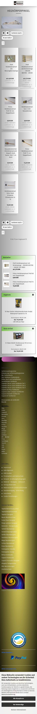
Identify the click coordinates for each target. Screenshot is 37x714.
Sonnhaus (5, 441)
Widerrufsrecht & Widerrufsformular (15, 488)
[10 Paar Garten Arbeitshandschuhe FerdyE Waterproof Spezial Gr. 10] (18, 303)
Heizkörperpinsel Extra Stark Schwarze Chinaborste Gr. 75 (10, 195)
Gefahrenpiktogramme (9, 371)
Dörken (4, 431)
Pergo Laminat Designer (9, 523)
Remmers (5, 414)
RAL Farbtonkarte (7, 375)
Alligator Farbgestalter (9, 563)
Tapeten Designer (7, 514)
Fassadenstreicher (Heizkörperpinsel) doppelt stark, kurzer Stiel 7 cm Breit (11, 153)
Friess (3, 425)
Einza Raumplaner (7, 546)
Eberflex (4, 420)
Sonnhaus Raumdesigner (10, 537)
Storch (4, 443)
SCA (3, 445)
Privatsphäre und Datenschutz (13, 476)
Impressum (7, 467)
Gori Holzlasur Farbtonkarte (10, 377)
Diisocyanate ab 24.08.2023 (10, 400)
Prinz (3, 439)
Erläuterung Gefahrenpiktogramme (13, 373)
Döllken (4, 435)
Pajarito (4, 422)
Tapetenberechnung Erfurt (10, 509)
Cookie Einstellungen (10, 496)
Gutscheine (7, 493)
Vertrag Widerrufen (10, 485)
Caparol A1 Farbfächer (9, 396)
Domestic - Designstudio (10, 526)
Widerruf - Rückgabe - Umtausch (14, 482)
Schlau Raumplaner (8, 543)
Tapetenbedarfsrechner (9, 511)
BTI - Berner (5, 437)
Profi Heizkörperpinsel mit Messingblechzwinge (11, 68)
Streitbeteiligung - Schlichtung (14, 490)
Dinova (4, 416)
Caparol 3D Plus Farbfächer (10, 390)
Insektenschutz (6, 569)
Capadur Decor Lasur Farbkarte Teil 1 (13, 383)
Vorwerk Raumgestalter (9, 532)
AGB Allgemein (8, 470)
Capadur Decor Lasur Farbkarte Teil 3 (14, 388)
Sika (3, 408)
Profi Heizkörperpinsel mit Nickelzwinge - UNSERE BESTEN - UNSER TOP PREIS (27, 69)
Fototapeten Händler (8, 549)
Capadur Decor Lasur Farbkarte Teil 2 (14, 385)
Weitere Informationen (18, 710)
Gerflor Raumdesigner (9, 535)
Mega (3, 429)
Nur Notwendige (18, 704)
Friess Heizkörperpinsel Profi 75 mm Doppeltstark (27, 152)
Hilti (3, 447)
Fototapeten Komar (8, 552)
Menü (3, 3)
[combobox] (17, 33)
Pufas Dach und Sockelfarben (11, 379)
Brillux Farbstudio (7, 555)
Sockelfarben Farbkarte (9, 381)
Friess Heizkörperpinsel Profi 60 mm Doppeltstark (10, 110)
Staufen (4, 427)
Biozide (4, 402)
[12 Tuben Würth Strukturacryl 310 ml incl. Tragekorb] (18, 335)
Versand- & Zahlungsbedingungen (15, 479)
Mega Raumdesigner (8, 540)
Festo (3, 449)
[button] (4, 33)
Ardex (3, 410)
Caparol (4, 412)
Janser (4, 433)
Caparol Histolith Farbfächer (11, 394)
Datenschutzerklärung (8, 694)
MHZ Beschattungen (8, 566)
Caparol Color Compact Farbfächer (13, 392)
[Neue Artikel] (33, 329)
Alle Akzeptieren (18, 698)
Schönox (4, 453)
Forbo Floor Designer (8, 520)
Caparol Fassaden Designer (10, 560)
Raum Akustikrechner (8, 517)
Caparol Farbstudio (8, 558)
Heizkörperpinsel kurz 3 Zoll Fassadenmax (27, 109)
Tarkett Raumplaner (8, 529)
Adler (3, 451)
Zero (3, 418)
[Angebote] (33, 295)
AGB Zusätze (8, 473)
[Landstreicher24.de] (18, 3)
